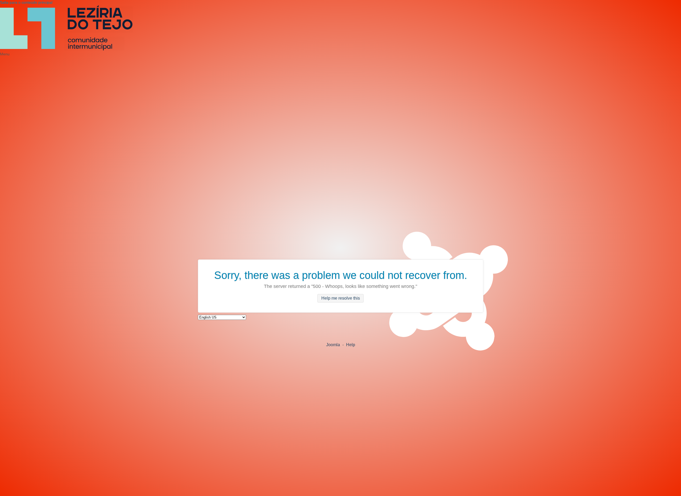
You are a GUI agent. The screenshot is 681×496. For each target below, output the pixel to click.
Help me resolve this (340, 298)
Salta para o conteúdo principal (26, 2)
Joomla (333, 344)
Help (350, 344)
